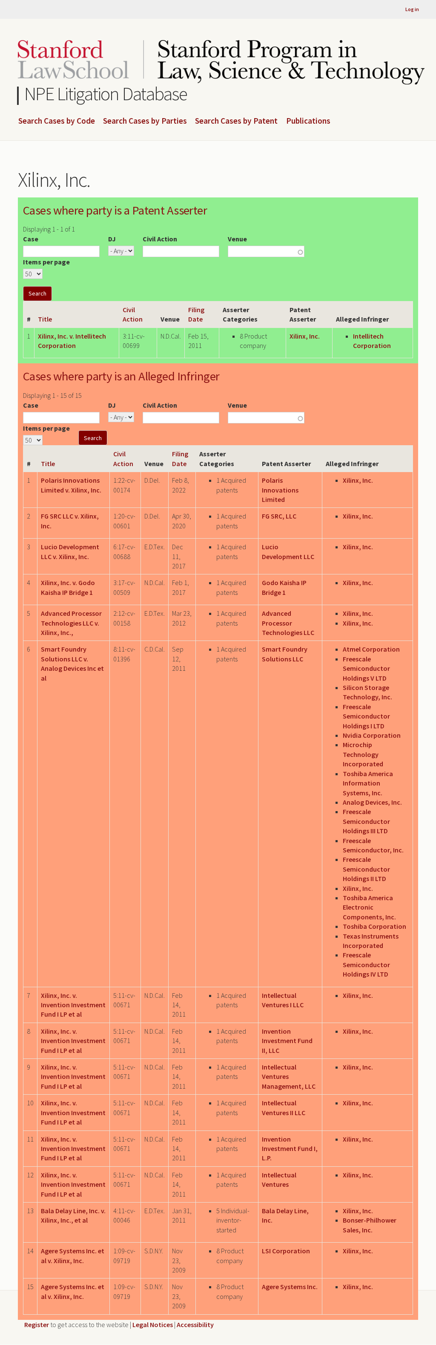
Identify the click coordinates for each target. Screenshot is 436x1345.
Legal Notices (152, 1324)
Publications (308, 121)
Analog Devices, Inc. (372, 802)
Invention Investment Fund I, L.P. (290, 1148)
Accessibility (195, 1324)
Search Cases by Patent (236, 121)
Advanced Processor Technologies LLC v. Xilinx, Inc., (71, 623)
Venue (237, 239)
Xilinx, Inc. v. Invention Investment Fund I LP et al (73, 1005)
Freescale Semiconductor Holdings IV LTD (366, 964)
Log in (412, 9)
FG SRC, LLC (279, 516)
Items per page (46, 262)
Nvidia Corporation (372, 735)
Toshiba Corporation (374, 926)
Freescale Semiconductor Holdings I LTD (366, 716)
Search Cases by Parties (145, 121)
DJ (112, 239)
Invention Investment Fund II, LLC (287, 1041)
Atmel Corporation (371, 649)
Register (36, 1324)
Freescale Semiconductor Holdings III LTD (366, 821)
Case (30, 239)
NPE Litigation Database (105, 93)
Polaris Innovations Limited (280, 490)
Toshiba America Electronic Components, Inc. (369, 907)
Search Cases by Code (56, 121)
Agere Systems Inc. (290, 1286)
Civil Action (160, 239)
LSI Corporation (286, 1250)
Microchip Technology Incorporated (363, 754)
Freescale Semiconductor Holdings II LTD (366, 869)
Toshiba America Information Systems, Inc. (368, 783)
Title (45, 319)
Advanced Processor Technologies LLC (288, 623)
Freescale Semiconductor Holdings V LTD (366, 668)
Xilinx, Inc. (305, 336)
